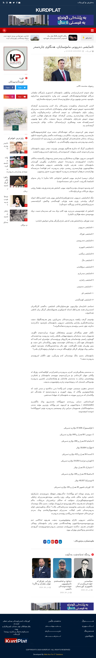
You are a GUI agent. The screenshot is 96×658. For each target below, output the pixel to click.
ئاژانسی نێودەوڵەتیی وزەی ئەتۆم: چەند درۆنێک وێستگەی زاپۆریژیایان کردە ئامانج (16, 38)
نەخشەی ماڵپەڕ (54, 621)
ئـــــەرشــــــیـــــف (53, 636)
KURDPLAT (48, 10)
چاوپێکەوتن (89, 636)
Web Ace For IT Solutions (53, 654)
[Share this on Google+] (52, 542)
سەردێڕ (89, 38)
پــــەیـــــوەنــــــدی (53, 626)
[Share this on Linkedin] (60, 542)
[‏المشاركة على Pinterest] (56, 542)
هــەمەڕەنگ (89, 631)
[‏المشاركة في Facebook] (44, 542)
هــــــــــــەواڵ (88, 621)
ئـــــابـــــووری (88, 626)
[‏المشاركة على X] (48, 542)
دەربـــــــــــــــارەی (53, 631)
